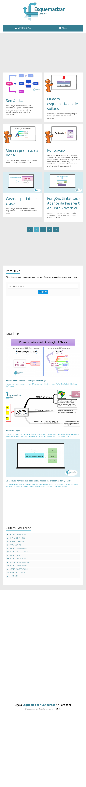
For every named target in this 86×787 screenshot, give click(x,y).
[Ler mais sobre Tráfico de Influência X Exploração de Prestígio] (43, 357)
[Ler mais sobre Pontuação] (63, 134)
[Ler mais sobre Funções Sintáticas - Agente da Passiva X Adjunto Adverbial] (63, 182)
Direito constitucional (19, 552)
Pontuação (56, 150)
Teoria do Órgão (13, 431)
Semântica (14, 100)
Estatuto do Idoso (17, 538)
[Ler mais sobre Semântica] (22, 83)
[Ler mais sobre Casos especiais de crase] (22, 182)
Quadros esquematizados (20, 562)
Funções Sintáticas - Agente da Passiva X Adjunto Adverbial (63, 203)
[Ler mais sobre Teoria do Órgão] (43, 408)
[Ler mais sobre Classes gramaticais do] (22, 134)
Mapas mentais (15, 545)
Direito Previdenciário (18, 559)
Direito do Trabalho (18, 573)
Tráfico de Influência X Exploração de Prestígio (26, 380)
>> (56, 229)
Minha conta (24, 28)
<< (30, 229)
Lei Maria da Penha (17, 541)
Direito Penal (15, 555)
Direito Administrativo (18, 548)
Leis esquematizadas (18, 534)
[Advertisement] (43, 55)
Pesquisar (43, 292)
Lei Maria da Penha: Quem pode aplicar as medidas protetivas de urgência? (38, 481)
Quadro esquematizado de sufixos (62, 104)
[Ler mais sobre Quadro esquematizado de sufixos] (63, 82)
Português (14, 576)
